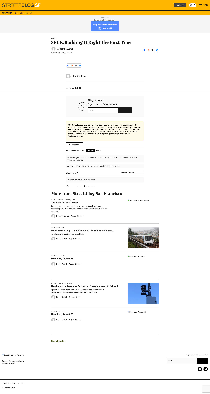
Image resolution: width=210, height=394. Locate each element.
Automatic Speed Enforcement (62, 283)
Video (73, 200)
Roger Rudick (61, 239)
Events (53, 38)
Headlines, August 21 (62, 258)
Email (91, 110)
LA (27, 13)
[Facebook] (200, 369)
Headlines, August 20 (62, 314)
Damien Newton (62, 216)
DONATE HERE (7, 13)
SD (31, 13)
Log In (178, 5)
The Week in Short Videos (64, 202)
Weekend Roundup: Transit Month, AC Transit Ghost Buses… (82, 230)
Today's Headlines (57, 255)
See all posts (57, 341)
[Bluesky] (205, 369)
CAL (16, 13)
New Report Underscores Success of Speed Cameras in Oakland (84, 286)
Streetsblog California (61, 200)
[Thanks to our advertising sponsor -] (105, 26)
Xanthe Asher (66, 49)
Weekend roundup (57, 227)
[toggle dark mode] (192, 5)
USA (21, 13)
